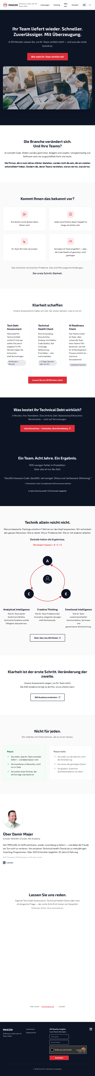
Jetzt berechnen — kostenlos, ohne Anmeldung (46, 429)
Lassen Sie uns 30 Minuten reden (47, 380)
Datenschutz (31, 1032)
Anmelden (59, 1058)
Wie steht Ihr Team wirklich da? (47, 56)
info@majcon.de (47, 1006)
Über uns (66, 5)
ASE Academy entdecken (46, 698)
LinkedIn (8, 863)
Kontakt (75, 5)
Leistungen (45, 5)
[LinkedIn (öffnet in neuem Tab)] (91, 1044)
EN (90, 5)
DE (84, 5)
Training (56, 5)
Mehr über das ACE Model (46, 638)
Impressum (30, 1029)
